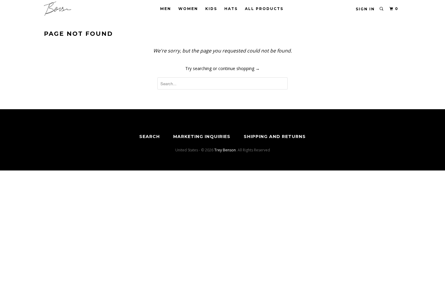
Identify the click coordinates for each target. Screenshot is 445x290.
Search (149, 136)
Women (188, 8)
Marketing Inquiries (201, 136)
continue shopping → (239, 68)
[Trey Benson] (75, 9)
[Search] (381, 9)
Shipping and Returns (275, 136)
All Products (264, 8)
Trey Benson (225, 150)
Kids (211, 8)
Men (165, 8)
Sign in (365, 9)
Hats (231, 8)
